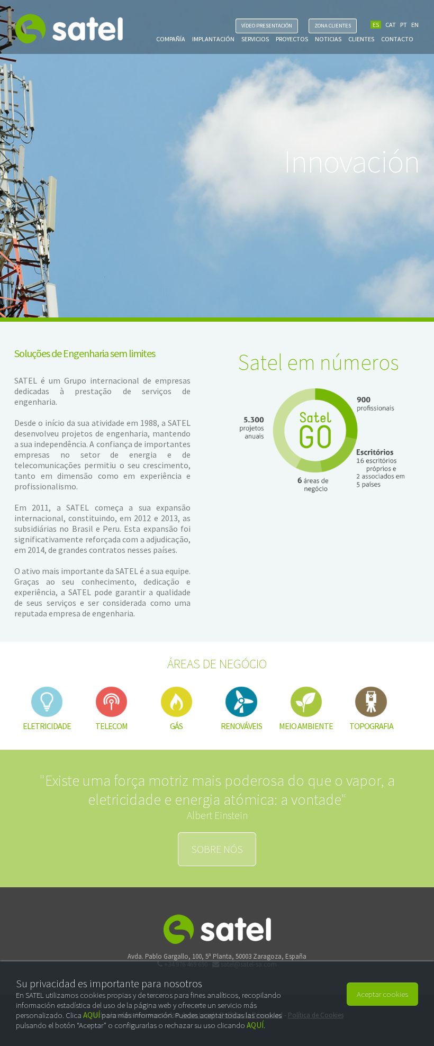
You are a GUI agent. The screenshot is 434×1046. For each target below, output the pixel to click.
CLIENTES (361, 39)
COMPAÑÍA (170, 39)
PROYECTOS (292, 39)
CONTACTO (397, 39)
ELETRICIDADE (47, 726)
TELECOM (111, 726)
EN (415, 25)
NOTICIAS (328, 39)
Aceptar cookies (382, 994)
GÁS (176, 726)
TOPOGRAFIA (371, 726)
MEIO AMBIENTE (306, 726)
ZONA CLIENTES (332, 25)
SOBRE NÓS (217, 849)
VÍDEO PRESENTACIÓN (266, 25)
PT (403, 25)
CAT (390, 25)
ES (376, 25)
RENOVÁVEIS (241, 726)
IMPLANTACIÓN (213, 39)
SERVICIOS (255, 39)
